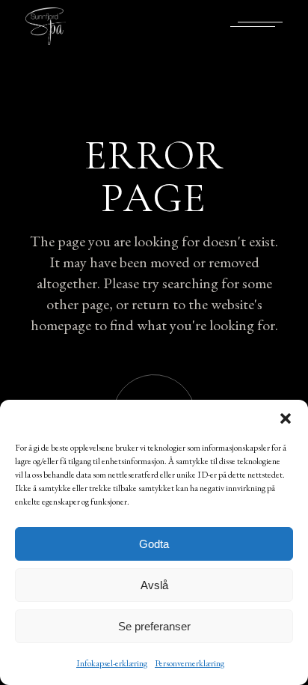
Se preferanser (154, 626)
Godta (154, 544)
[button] (285, 418)
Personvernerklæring (189, 663)
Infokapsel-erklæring (111, 663)
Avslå (154, 585)
